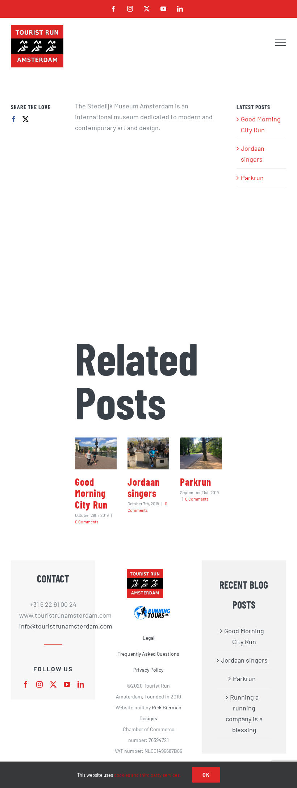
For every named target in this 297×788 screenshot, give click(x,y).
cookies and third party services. (147, 775)
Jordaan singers (143, 487)
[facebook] (25, 684)
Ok (206, 775)
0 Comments (87, 521)
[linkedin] (81, 684)
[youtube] (67, 684)
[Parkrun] (201, 453)
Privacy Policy (148, 670)
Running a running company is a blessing (244, 713)
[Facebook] (14, 119)
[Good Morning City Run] (96, 453)
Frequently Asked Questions (148, 654)
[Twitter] (25, 119)
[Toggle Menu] (281, 43)
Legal (148, 638)
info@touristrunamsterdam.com (53, 626)
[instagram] (39, 684)
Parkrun (195, 482)
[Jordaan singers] (148, 453)
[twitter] (53, 684)
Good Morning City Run (91, 493)
